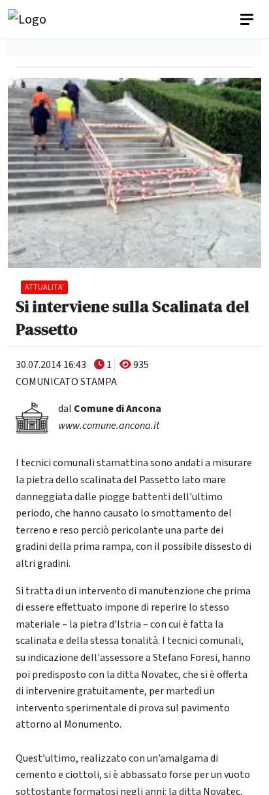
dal (109, 408)
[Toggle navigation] (248, 20)
